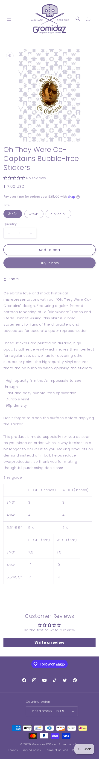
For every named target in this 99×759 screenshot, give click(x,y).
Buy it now (49, 262)
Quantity (10, 224)
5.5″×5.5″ (58, 214)
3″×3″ (12, 214)
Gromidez (39, 744)
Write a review (49, 642)
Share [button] (14, 279)
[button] (9, 19)
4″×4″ (34, 214)
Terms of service (56, 750)
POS (49, 744)
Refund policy (32, 750)
